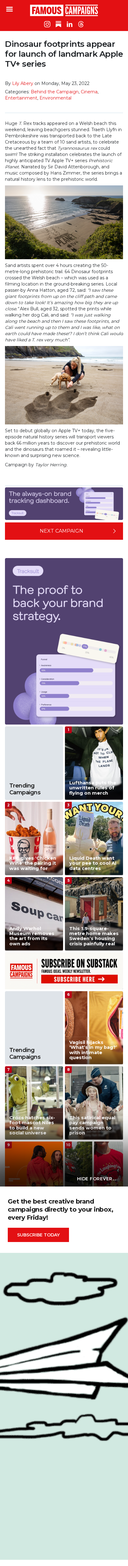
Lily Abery (22, 83)
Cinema (89, 92)
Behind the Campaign (55, 92)
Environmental (55, 98)
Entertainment (21, 98)
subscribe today (38, 1235)
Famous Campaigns (64, 10)
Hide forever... (96, 1179)
